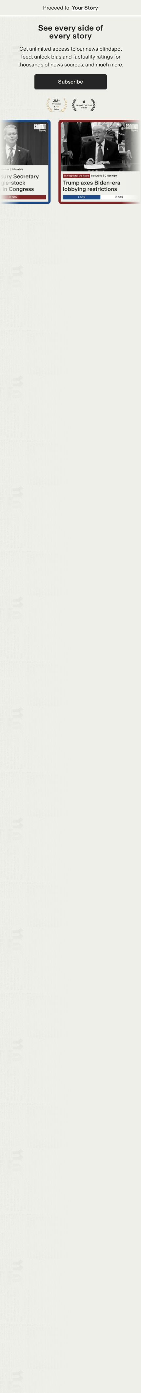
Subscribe (70, 82)
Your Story (85, 8)
